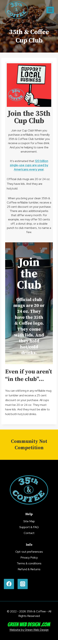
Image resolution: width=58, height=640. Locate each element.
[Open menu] (50, 10)
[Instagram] (23, 584)
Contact (29, 533)
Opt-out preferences (29, 551)
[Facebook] (9, 584)
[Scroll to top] (53, 611)
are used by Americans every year (29, 165)
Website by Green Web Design (29, 630)
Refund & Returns (29, 569)
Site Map (29, 521)
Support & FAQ (29, 527)
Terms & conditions (29, 563)
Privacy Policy (29, 557)
